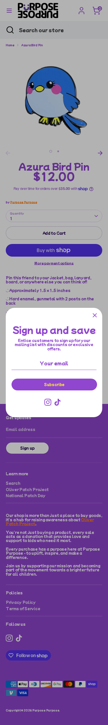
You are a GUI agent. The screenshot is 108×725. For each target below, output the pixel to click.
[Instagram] (47, 402)
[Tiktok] (57, 402)
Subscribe (54, 384)
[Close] (94, 315)
